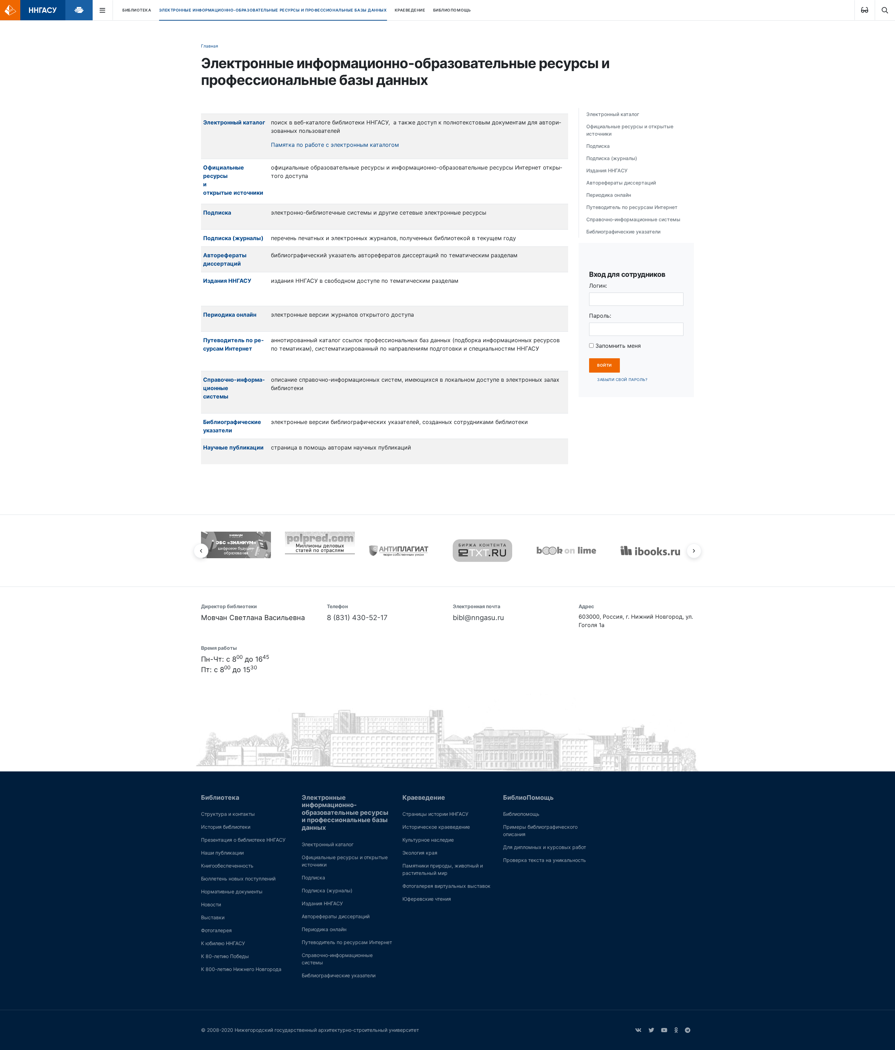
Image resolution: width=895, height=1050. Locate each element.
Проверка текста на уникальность (544, 860)
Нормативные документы (232, 891)
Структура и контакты (228, 814)
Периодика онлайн (229, 314)
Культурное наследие (428, 840)
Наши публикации (222, 853)
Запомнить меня (617, 345)
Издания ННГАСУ (227, 280)
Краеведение (410, 10)
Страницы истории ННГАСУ (435, 814)
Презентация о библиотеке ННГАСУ (243, 840)
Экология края (419, 853)
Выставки (212, 917)
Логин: (598, 285)
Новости (211, 904)
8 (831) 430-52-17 (357, 617)
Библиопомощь (521, 814)
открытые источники (233, 192)
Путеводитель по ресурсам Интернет (632, 207)
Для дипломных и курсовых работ (544, 847)
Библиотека (136, 10)
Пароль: (600, 315)
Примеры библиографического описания (540, 830)
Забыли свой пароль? (622, 379)
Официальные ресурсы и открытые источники (629, 130)
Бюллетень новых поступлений (238, 879)
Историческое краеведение (436, 827)
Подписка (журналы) (611, 158)
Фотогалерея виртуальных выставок (446, 886)
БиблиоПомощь (452, 10)
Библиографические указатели (623, 232)
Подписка (217, 212)
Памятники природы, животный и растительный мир (442, 869)
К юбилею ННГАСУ (223, 943)
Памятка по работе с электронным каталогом (335, 144)
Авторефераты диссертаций (621, 183)
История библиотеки (225, 827)
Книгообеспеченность (227, 866)
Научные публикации (233, 447)
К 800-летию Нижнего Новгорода (241, 969)
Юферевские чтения (426, 899)
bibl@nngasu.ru (478, 617)
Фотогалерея (216, 930)
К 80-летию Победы (225, 956)
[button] (201, 551)
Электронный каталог (234, 122)
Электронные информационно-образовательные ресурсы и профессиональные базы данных (273, 10)
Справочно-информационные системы (633, 219)
